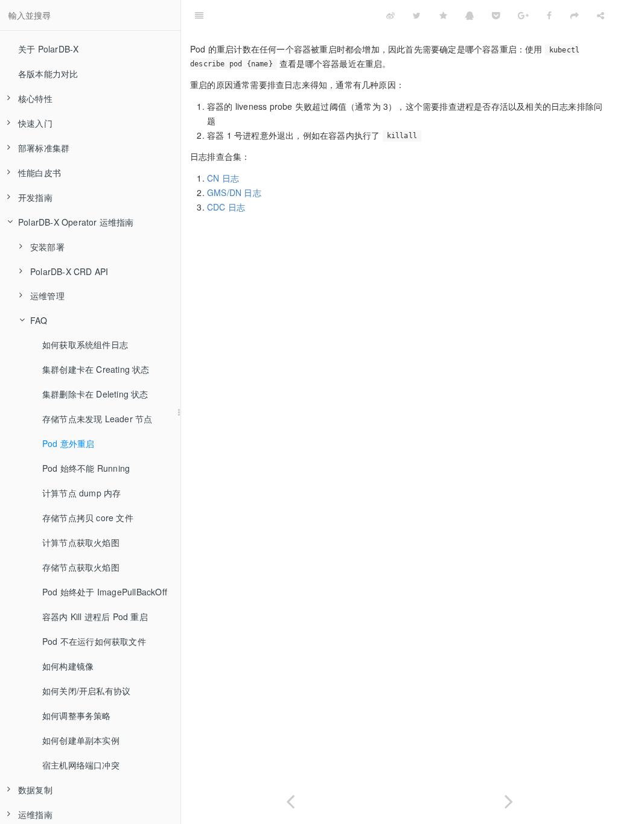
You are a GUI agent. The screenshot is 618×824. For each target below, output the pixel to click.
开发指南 (35, 197)
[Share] (600, 15)
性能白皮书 (39, 172)
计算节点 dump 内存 (81, 493)
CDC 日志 (226, 207)
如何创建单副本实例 (80, 740)
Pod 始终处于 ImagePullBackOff (104, 592)
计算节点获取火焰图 (80, 542)
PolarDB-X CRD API (69, 271)
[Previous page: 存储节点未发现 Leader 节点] (290, 799)
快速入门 (35, 123)
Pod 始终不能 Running (86, 468)
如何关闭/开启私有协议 (86, 691)
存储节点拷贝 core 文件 (87, 518)
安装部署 (47, 247)
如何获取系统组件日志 (85, 344)
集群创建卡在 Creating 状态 (96, 369)
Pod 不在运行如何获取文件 (94, 641)
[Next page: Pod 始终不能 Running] (509, 799)
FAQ (39, 320)
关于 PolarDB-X (48, 49)
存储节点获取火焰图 (80, 567)
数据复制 (35, 790)
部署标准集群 (43, 148)
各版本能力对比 (48, 74)
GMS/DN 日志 (234, 192)
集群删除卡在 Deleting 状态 (95, 394)
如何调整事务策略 (76, 715)
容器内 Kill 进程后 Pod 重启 (95, 616)
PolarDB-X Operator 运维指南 (76, 222)
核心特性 (35, 98)
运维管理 (47, 296)
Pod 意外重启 (68, 443)
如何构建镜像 (68, 666)
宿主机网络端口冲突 (80, 765)
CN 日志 (223, 178)
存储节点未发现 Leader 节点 (97, 419)
